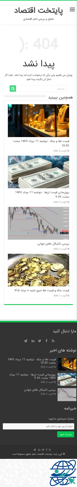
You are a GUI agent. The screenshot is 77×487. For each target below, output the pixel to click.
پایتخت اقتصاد (38, 10)
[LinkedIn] (33, 341)
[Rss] (53, 341)
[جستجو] (13, 88)
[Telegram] (25, 341)
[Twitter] (40, 341)
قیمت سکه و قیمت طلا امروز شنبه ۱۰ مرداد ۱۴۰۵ (41, 290)
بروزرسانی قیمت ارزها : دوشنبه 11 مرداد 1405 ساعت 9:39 (32, 376)
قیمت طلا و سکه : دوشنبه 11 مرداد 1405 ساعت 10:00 (31, 361)
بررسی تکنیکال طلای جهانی (53, 244)
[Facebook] (46, 341)
